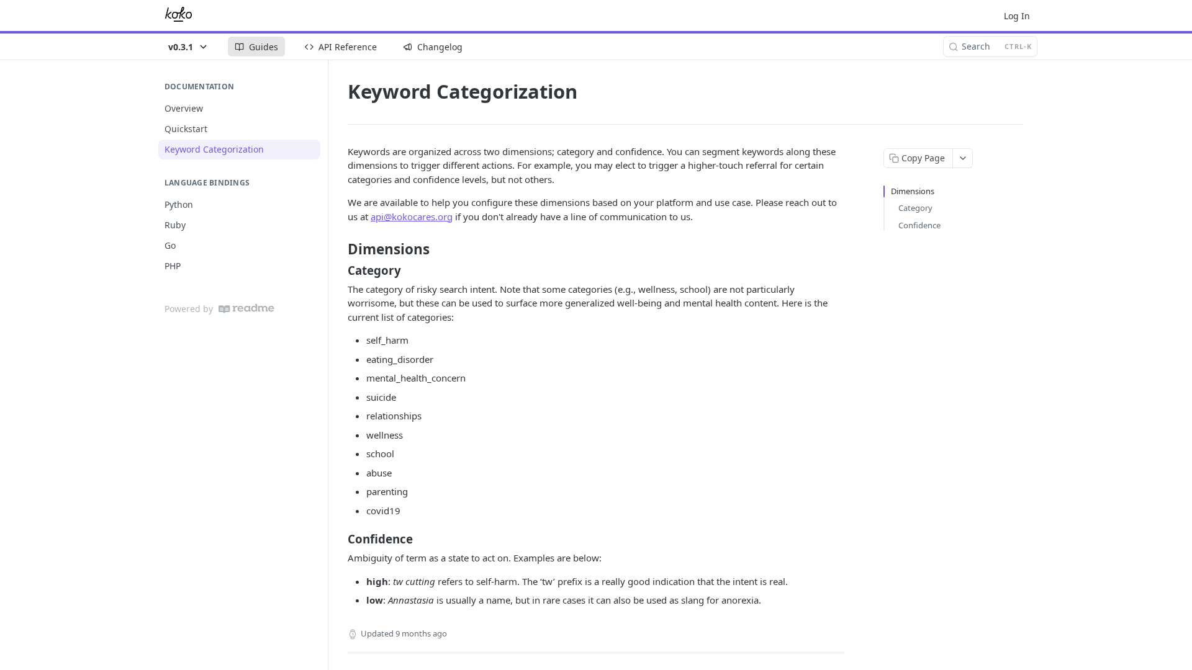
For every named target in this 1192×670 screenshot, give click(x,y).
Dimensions (912, 191)
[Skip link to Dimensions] (339, 249)
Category (915, 207)
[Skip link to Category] (339, 270)
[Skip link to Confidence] (339, 539)
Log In (1017, 16)
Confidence (919, 225)
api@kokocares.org (412, 216)
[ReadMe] (246, 308)
